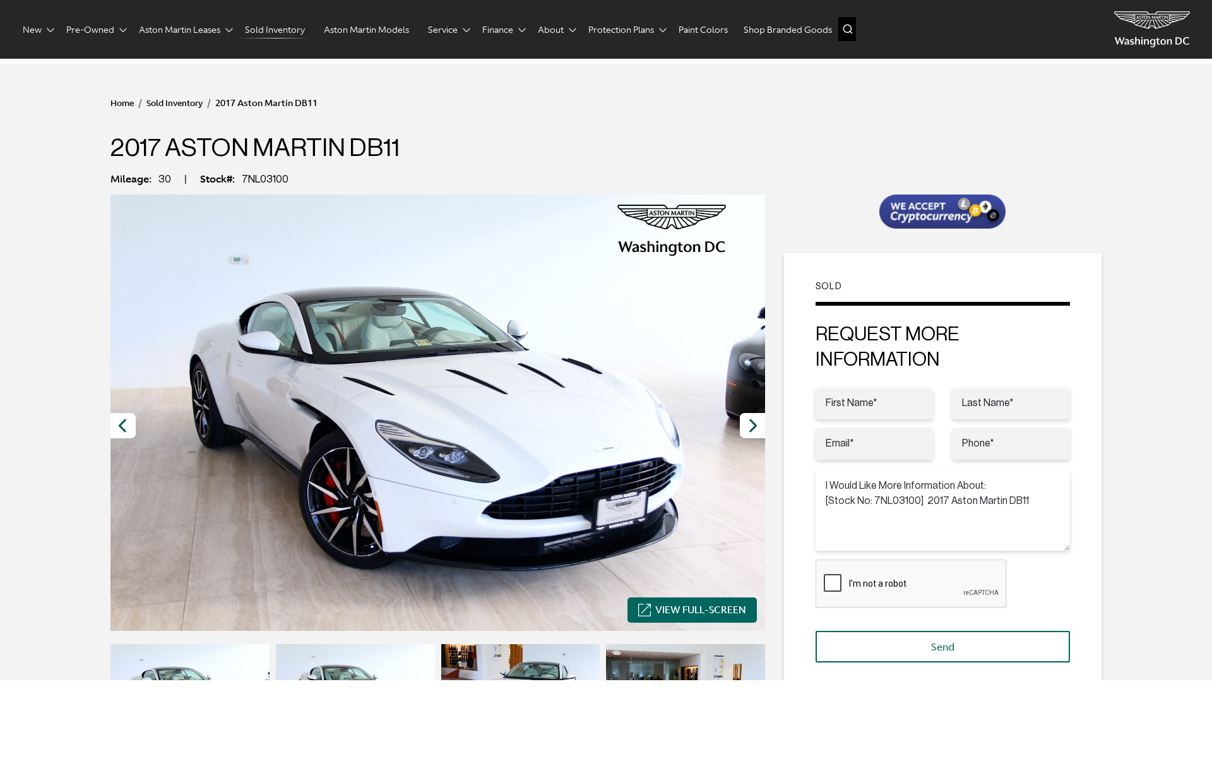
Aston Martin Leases (179, 29)
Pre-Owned (90, 29)
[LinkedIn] (1072, 724)
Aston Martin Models (366, 29)
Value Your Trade (686, 689)
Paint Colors (703, 29)
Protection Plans (621, 29)
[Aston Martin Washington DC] (1152, 29)
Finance (497, 29)
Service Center (593, 689)
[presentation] (123, 425)
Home (122, 103)
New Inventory (389, 689)
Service (443, 29)
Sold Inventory (275, 29)
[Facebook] (1029, 724)
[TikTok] (1094, 724)
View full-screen (700, 609)
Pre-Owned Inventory (490, 689)
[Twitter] (1051, 724)
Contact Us (771, 689)
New (32, 29)
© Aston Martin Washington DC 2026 (1027, 747)
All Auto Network (197, 747)
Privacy (932, 747)
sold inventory (174, 103)
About (551, 29)
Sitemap (837, 689)
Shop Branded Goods (788, 29)
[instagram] (1008, 724)
